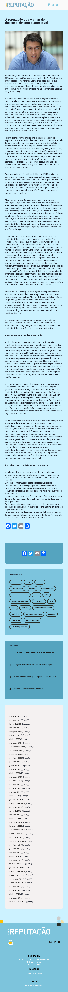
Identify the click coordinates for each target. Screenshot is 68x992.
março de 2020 (15, 777)
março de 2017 (15, 860)
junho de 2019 (15, 788)
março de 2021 (15, 743)
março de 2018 (15, 822)
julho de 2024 (14, 720)
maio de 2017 (14, 853)
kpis (51, 601)
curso (36, 595)
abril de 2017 (14, 856)
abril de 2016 (14, 894)
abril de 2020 (14, 773)
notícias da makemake (43, 607)
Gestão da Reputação (20, 601)
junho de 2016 (15, 890)
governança (38, 601)
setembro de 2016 (16, 883)
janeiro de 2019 (15, 800)
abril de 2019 (14, 796)
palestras (15, 614)
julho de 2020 (14, 762)
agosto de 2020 (15, 758)
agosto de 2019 (15, 781)
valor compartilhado (19, 627)
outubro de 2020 (15, 751)
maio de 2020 (14, 769)
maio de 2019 (14, 792)
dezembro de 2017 (17, 830)
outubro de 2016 (15, 879)
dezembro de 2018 (17, 803)
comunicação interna (20, 595)
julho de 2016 (14, 887)
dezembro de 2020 (17, 747)
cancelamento (17, 588)
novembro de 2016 (16, 875)
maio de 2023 (14, 728)
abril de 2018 (14, 819)
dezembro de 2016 (17, 871)
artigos (40, 582)
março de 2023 (15, 732)
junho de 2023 (15, 724)
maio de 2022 (14, 735)
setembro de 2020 (16, 754)
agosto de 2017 (15, 845)
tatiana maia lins (32, 620)
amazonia (16, 582)
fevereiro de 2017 (16, 864)
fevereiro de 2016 (16, 902)
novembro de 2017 (16, 834)
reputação (16, 620)
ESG (46, 595)
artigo (28, 582)
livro (13, 607)
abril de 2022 (14, 739)
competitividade (47, 588)
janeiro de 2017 (15, 868)
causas (32, 588)
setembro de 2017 (16, 841)
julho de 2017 (14, 849)
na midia (25, 607)
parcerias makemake (34, 614)
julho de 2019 (14, 785)
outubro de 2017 (15, 837)
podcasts (51, 614)
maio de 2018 (14, 815)
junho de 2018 (15, 811)
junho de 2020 (15, 766)
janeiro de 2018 (15, 826)
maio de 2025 (14, 716)
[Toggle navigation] (64, 5)
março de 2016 (15, 898)
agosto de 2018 (15, 807)
